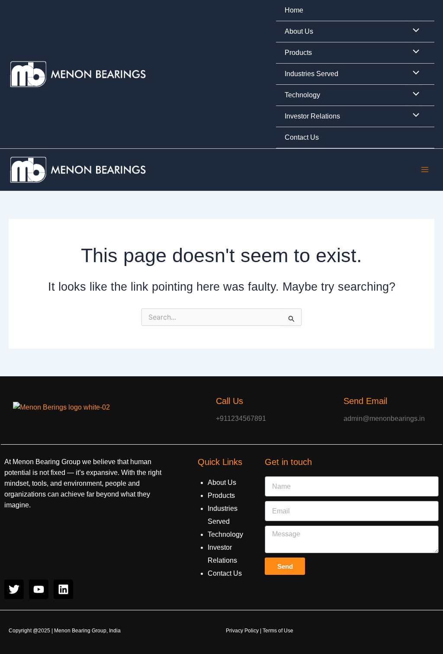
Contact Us (302, 137)
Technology (302, 95)
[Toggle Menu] (414, 31)
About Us (299, 31)
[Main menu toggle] (424, 169)
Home (294, 10)
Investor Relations (312, 116)
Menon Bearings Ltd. (212, 73)
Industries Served (311, 73)
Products (298, 52)
